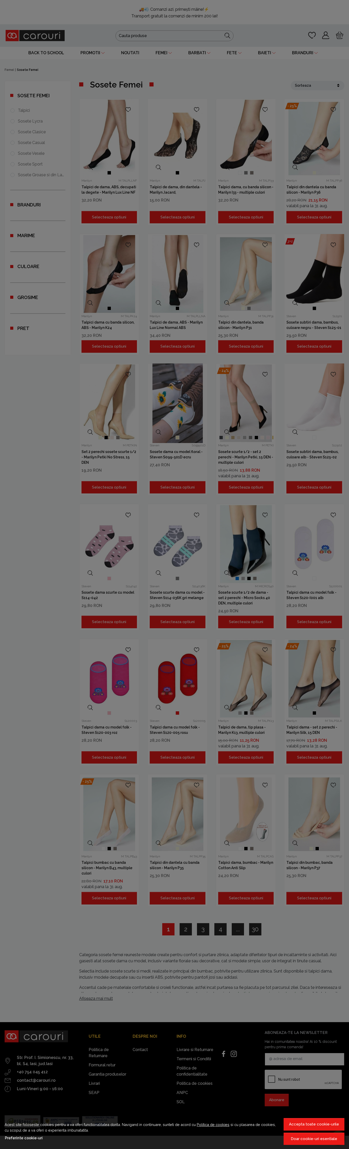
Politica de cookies (213, 1124)
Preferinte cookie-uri (24, 1138)
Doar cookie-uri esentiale (314, 1138)
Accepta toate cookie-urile (314, 1124)
